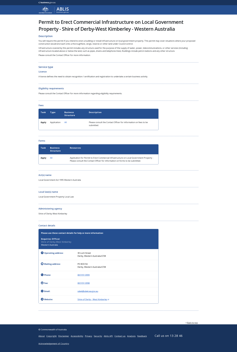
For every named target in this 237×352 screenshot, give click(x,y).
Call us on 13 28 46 (169, 336)
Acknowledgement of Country (54, 343)
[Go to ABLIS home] (54, 9)
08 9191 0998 (84, 283)
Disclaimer (63, 336)
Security (98, 336)
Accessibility (77, 336)
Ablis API (108, 336)
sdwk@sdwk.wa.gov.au (88, 291)
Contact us (120, 336)
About (42, 336)
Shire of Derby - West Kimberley (93, 299)
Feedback (142, 336)
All (65, 122)
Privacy (88, 336)
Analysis (131, 336)
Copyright (51, 336)
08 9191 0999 (84, 275)
